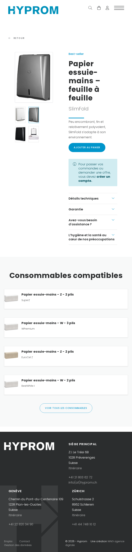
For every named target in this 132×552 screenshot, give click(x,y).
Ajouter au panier (87, 147)
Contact (24, 541)
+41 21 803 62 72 (80, 477)
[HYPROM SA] (33, 9)
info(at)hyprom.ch (83, 482)
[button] (106, 8)
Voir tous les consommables (66, 408)
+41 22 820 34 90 (21, 524)
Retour (19, 38)
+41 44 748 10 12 (84, 524)
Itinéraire (75, 468)
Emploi (8, 541)
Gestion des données (18, 545)
